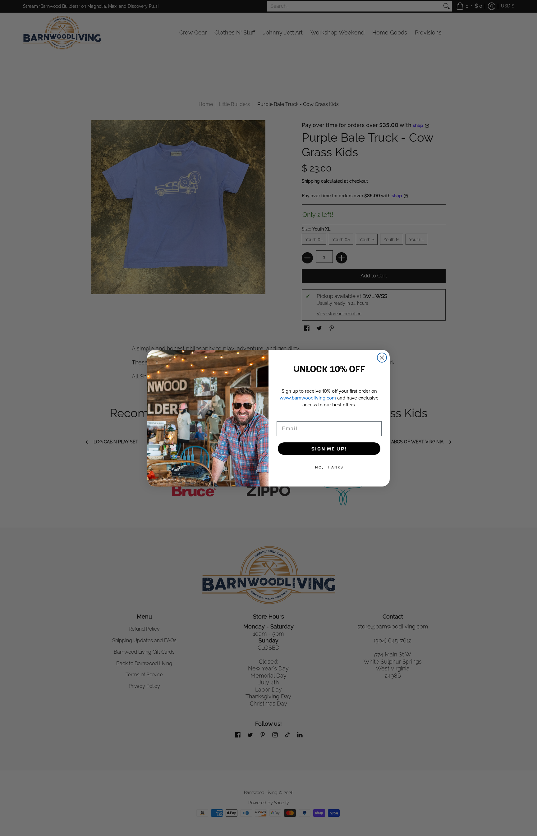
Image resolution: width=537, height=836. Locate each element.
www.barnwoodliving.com (308, 397)
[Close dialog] (382, 357)
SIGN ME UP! (329, 448)
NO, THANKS (329, 467)
